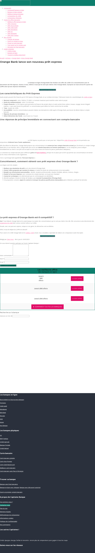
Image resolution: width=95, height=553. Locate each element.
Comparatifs (7, 8)
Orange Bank (16, 58)
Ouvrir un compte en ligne (15, 41)
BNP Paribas (4, 439)
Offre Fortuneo (11, 24)
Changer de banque (13, 39)
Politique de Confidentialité (8, 521)
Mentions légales (5, 512)
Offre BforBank (12, 33)
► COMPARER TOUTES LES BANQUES (47, 307)
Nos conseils (7, 37)
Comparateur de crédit (14, 16)
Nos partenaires (5, 525)
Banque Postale (5, 445)
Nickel (2, 422)
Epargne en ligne (12, 53)
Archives (8, 58)
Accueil (2, 58)
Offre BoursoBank (12, 26)
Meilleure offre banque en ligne (16, 22)
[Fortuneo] (11, 297)
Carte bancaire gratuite (7, 458)
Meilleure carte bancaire (7, 468)
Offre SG (10, 31)
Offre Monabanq (12, 29)
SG (1, 435)
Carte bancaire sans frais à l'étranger (11, 471)
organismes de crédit (6, 223)
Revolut (2, 416)
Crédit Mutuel (4, 448)
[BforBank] (11, 277)
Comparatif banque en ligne (15, 10)
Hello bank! (3, 406)
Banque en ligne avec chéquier (9, 487)
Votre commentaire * (6, 255)
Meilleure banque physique (15, 14)
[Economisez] (12, 371)
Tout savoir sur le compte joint (16, 45)
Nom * (2, 259)
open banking (41, 152)
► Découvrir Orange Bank (47, 90)
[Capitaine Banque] (15, 5)
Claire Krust (10, 239)
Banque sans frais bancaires (9, 484)
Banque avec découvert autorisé (30, 487)
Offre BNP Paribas (12, 35)
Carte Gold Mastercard (7, 465)
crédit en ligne (88, 97)
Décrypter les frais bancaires (15, 47)
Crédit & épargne (9, 49)
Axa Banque (4, 425)
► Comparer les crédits (47, 236)
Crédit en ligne (11, 51)
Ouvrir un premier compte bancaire (11, 492)
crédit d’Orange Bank (70, 140)
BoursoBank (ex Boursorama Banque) (12, 400)
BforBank (3, 412)
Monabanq (3, 409)
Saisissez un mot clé (6, 316)
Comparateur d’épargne (14, 18)
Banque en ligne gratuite (14, 12)
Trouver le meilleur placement (16, 55)
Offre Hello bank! (12, 28)
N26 (1, 419)
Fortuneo (3, 403)
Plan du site (3, 508)
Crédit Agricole (4, 442)
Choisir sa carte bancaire (14, 43)
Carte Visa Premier (6, 461)
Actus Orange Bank (27, 58)
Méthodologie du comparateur (9, 515)
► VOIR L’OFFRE (77, 278)
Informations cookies (6, 518)
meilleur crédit (30, 233)
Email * (2, 262)
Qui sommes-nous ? (6, 502)
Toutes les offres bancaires (12, 20)
